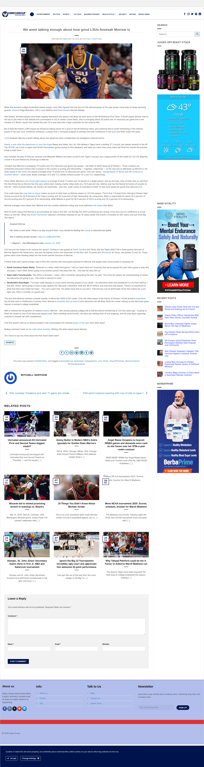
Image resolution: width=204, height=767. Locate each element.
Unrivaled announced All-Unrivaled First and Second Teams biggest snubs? (27, 443)
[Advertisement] (178, 181)
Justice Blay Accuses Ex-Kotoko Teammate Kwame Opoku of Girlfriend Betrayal (182, 364)
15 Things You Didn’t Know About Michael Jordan (76, 505)
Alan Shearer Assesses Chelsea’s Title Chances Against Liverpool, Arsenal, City (182, 353)
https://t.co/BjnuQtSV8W (49, 237)
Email (58, 644)
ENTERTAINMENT (43, 14)
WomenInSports (132, 361)
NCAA (105, 361)
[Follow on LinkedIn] (200, 14)
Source (10, 342)
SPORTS (66, 14)
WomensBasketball (76, 364)
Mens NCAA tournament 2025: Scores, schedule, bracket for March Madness (126, 505)
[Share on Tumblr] (86, 353)
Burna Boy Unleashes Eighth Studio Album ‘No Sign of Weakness (181, 325)
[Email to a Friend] (71, 353)
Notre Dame (62, 110)
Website (105, 644)
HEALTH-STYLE (108, 14)
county (87, 230)
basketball (140, 298)
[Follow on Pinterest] (196, 14)
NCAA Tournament (39, 214)
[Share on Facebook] (62, 353)
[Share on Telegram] (91, 353)
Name (11, 644)
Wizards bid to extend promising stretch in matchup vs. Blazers (27, 505)
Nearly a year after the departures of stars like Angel (28, 144)
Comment (12, 616)
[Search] (32, 14)
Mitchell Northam (92, 39)
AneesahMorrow (66, 361)
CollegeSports (91, 361)
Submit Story (96, 703)
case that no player (32, 193)
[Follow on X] (14, 708)
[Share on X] (67, 353)
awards (46, 310)
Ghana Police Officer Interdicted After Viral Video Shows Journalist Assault (182, 316)
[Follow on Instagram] (188, 14)
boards (107, 252)
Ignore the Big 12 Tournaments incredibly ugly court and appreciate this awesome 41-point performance (76, 563)
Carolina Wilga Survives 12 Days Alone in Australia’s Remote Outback (182, 374)
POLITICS (56, 14)
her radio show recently (39, 329)
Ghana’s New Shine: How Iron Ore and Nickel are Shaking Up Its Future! (182, 308)
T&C (41, 703)
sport (113, 131)
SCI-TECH (77, 14)
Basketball (78, 361)
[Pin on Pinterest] (76, 353)
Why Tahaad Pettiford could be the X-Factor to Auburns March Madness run (126, 562)
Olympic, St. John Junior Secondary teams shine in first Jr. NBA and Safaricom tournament (27, 563)
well (141, 181)
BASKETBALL (41, 361)
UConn (15, 110)
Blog (92, 693)
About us (43, 693)
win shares (98, 205)
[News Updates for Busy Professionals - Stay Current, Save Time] (14, 14)
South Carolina (79, 249)
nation (24, 172)
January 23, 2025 (52, 243)
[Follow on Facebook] (184, 14)
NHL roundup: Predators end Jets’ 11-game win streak (39, 393)
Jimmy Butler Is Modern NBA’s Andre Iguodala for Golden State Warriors (76, 442)
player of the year (81, 323)
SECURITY (123, 14)
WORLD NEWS (143, 14)
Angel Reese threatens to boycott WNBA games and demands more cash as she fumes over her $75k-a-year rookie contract (126, 445)
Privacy (43, 698)
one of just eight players (36, 181)
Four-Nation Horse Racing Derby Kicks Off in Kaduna (182, 333)
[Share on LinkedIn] (81, 353)
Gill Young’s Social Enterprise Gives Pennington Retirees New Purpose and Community (180, 342)
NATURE (132, 14)
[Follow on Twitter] (192, 14)
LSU (6, 138)
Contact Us (95, 698)
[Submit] (197, 34)
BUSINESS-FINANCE (92, 14)
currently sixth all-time (67, 301)
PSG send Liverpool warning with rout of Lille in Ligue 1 (113, 393)
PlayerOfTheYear (116, 361)
